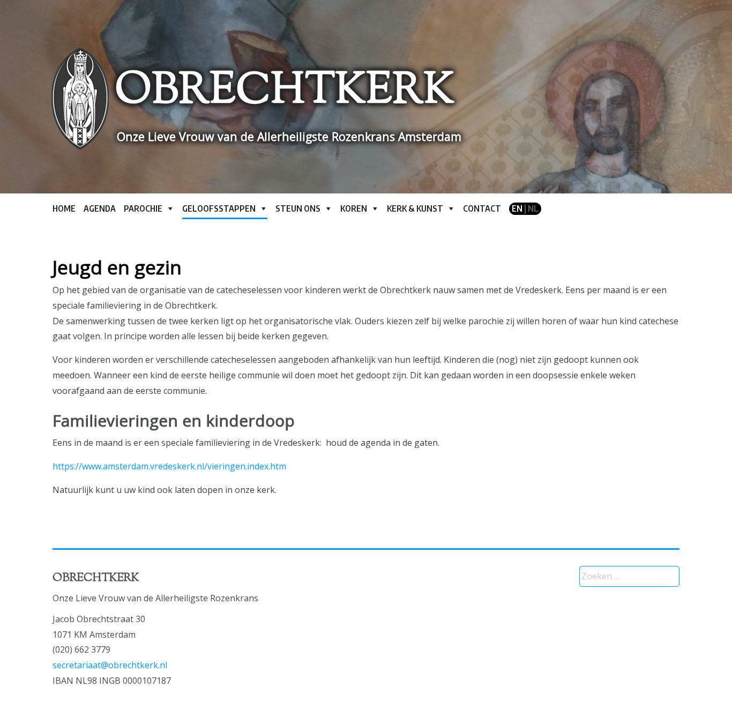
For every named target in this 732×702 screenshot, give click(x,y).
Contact (482, 208)
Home (64, 208)
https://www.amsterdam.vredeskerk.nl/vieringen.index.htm (169, 466)
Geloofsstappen (219, 208)
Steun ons (297, 208)
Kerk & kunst (415, 208)
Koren (353, 208)
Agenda (100, 208)
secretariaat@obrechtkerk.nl (110, 665)
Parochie (143, 208)
